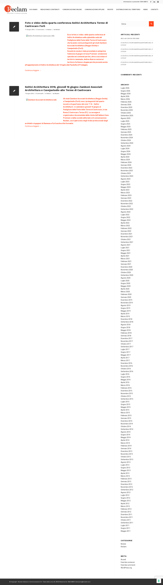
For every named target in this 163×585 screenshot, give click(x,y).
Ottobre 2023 (126, 173)
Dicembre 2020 (126, 267)
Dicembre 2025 (126, 107)
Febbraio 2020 (126, 294)
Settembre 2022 (127, 209)
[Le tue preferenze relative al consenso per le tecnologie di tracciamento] (159, 581)
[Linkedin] (154, 2)
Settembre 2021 (127, 242)
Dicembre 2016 (126, 363)
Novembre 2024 (127, 138)
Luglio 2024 (125, 148)
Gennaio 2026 (126, 105)
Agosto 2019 (125, 305)
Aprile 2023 (125, 190)
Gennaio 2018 (126, 336)
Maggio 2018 (126, 330)
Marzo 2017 (125, 360)
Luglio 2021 (125, 248)
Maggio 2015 (126, 407)
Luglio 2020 (125, 281)
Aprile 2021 (125, 256)
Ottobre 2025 (126, 113)
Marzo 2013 (125, 476)
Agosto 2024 (125, 146)
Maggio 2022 (126, 220)
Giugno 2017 (125, 352)
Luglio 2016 (125, 374)
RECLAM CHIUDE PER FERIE (130, 38)
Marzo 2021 (125, 259)
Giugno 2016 (125, 377)
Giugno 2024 (125, 151)
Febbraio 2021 (126, 261)
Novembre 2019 (127, 303)
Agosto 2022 (125, 212)
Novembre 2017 (127, 341)
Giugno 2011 (125, 528)
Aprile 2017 (125, 358)
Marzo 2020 (125, 292)
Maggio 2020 (126, 286)
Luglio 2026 (125, 88)
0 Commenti (40, 29)
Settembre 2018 (127, 322)
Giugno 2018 (125, 327)
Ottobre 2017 (126, 344)
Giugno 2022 (125, 217)
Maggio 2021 (126, 253)
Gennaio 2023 (126, 198)
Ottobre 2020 (126, 272)
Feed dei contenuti (128, 562)
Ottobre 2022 (126, 206)
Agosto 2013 (125, 462)
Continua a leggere (32, 70)
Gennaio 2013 (126, 481)
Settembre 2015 (127, 399)
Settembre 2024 (127, 143)
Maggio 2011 (126, 531)
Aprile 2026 (125, 96)
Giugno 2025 (125, 124)
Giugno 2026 (125, 91)
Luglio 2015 (125, 402)
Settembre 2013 (127, 459)
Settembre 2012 (127, 490)
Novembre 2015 (127, 393)
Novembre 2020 (127, 270)
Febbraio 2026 (126, 102)
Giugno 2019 (125, 308)
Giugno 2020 (125, 283)
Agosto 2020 (125, 278)
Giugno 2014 (125, 435)
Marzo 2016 (125, 385)
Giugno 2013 (125, 468)
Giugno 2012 (125, 498)
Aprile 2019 (125, 314)
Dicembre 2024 (126, 135)
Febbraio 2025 (126, 129)
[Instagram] (158, 2)
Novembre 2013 (127, 454)
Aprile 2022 (125, 223)
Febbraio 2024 (126, 162)
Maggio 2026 (126, 94)
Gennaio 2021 (126, 264)
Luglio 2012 (125, 495)
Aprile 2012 (125, 503)
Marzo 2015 (125, 413)
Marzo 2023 (125, 193)
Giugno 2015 (125, 404)
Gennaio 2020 (126, 297)
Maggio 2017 (126, 355)
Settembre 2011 (127, 523)
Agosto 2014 (125, 432)
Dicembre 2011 (126, 514)
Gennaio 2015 (126, 418)
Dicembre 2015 (126, 391)
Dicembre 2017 (126, 338)
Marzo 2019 (125, 316)
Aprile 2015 (125, 410)
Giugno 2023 (125, 184)
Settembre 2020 (127, 275)
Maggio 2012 (126, 501)
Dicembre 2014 (126, 421)
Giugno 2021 (125, 250)
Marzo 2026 (125, 99)
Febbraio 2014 (126, 446)
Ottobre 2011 (126, 520)
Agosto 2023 (125, 179)
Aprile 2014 (125, 440)
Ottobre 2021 (126, 239)
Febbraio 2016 (126, 388)
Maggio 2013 (126, 470)
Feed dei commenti (128, 565)
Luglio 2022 (125, 215)
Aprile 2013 (125, 473)
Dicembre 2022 (126, 201)
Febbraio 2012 (126, 509)
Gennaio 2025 (126, 132)
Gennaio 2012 (126, 512)
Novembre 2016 (127, 366)
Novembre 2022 (127, 204)
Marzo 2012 (125, 506)
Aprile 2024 (125, 157)
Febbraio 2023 (126, 195)
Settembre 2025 (127, 115)
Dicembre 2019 (126, 300)
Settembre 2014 (127, 429)
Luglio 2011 (125, 525)
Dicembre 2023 (126, 168)
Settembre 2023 (127, 176)
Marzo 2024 (125, 160)
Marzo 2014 (125, 443)
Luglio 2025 (125, 121)
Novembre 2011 (127, 517)
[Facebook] (150, 2)
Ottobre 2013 (126, 457)
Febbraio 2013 (126, 479)
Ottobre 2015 (126, 396)
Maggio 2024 (126, 154)
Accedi (123, 559)
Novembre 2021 (127, 237)
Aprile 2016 (125, 382)
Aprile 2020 (125, 289)
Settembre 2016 (127, 371)
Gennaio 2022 (126, 231)
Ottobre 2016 (126, 369)
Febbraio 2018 (126, 333)
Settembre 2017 (127, 347)
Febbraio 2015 (126, 415)
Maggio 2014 (126, 437)
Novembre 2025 (127, 110)
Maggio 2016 (126, 380)
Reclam (57, 29)
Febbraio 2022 (126, 228)
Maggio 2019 (126, 311)
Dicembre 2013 (126, 451)
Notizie (49, 29)
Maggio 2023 (126, 187)
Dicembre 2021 (126, 234)
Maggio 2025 (126, 127)
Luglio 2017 (125, 349)
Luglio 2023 (125, 182)
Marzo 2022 (125, 226)
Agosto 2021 (125, 245)
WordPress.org (126, 568)
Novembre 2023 (127, 171)
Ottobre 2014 (126, 426)
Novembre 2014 (127, 424)
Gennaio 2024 (126, 165)
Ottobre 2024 (126, 140)
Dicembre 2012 (126, 484)
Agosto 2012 (125, 492)
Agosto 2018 (125, 325)
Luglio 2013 (125, 465)
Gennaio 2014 (126, 448)
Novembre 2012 (127, 487)
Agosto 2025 (125, 118)
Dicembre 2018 (126, 319)
